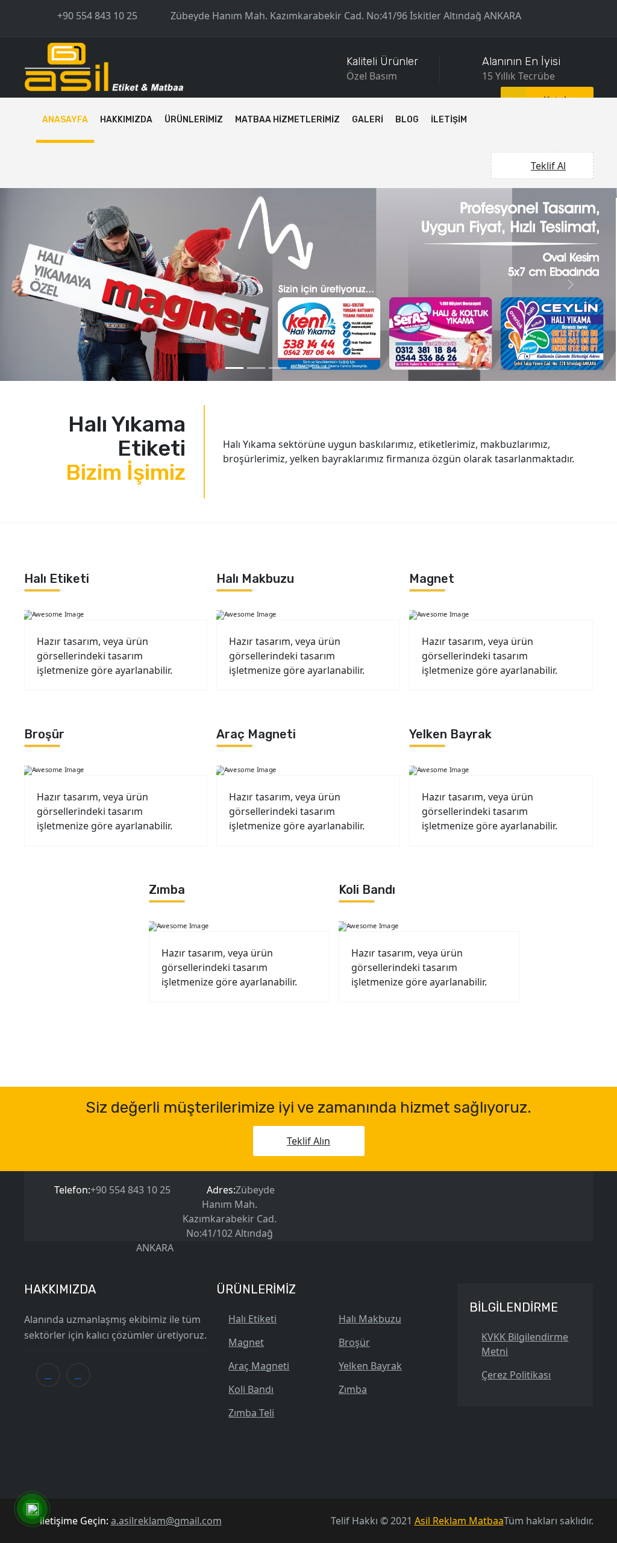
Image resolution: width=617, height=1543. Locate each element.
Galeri (367, 120)
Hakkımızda (126, 120)
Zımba (353, 1206)
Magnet (246, 1159)
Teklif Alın (308, 957)
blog (407, 120)
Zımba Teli (251, 1229)
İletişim (449, 120)
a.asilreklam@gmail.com (166, 1337)
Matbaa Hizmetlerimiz (287, 120)
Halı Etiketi (252, 1135)
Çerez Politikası (516, 1191)
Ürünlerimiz (193, 120)
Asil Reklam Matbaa (459, 1337)
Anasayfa (65, 120)
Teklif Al (548, 165)
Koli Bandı (251, 1206)
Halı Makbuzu (370, 1135)
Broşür (354, 1159)
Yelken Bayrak (370, 1182)
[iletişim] (32, 1509)
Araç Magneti (258, 1182)
